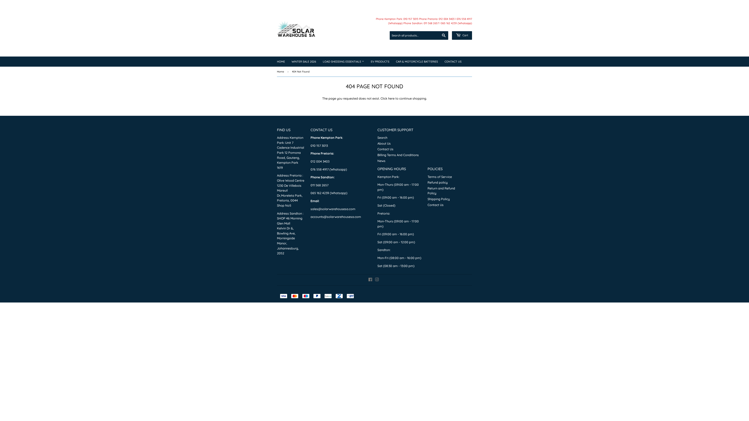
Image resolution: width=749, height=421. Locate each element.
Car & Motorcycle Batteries (417, 61)
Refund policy (438, 182)
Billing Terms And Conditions (398, 155)
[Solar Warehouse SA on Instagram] (377, 280)
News (381, 161)
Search (382, 138)
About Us (384, 143)
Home (281, 61)
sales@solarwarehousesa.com (333, 209)
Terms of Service (440, 177)
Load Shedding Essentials (342, 61)
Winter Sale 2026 (304, 61)
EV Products (380, 61)
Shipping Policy (439, 199)
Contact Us (453, 61)
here (391, 98)
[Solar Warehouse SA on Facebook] (370, 280)
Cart (465, 35)
